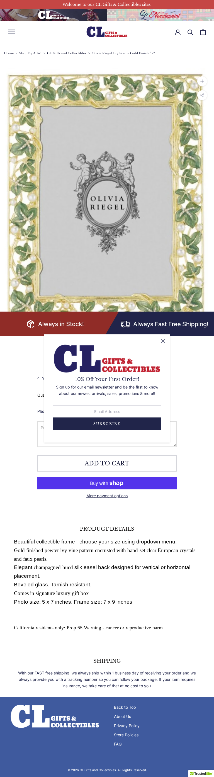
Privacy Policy (127, 725)
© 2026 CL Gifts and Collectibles (91, 770)
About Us (122, 716)
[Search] (190, 32)
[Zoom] (202, 81)
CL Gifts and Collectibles (66, 53)
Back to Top (125, 707)
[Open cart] (203, 32)
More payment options (107, 495)
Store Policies (126, 734)
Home (9, 53)
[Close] (163, 341)
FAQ (118, 744)
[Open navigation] (11, 32)
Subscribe (107, 424)
